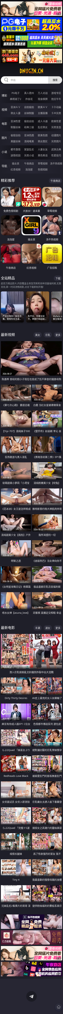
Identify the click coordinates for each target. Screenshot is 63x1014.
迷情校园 (15, 155)
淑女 (47, 628)
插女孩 (15, 163)
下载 (57, 278)
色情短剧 (43, 169)
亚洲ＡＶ (15, 107)
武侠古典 (56, 149)
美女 (37, 335)
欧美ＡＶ (43, 107)
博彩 (4, 95)
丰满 (37, 628)
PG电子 (16, 93)
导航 (4, 166)
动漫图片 (56, 135)
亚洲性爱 (15, 121)
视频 (4, 110)
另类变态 (56, 127)
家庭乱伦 (29, 149)
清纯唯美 (29, 141)
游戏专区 (56, 93)
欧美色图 (43, 135)
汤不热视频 (56, 163)
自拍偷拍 (29, 107)
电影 (4, 124)
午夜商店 (29, 163)
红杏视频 (15, 169)
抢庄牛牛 (56, 99)
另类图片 (56, 141)
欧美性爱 (56, 121)
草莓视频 (43, 163)
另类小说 (29, 155)
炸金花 (29, 99)
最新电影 (8, 627)
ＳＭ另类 (56, 113)
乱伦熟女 (43, 127)
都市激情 (15, 149)
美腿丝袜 (15, 141)
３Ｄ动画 (56, 107)
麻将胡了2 (15, 99)
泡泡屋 (29, 169)
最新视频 (8, 334)
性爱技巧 (56, 155)
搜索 (55, 80)
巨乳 (47, 335)
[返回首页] (58, 1006)
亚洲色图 (29, 135)
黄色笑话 (43, 155)
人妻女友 (43, 149)
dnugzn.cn (31, 71)
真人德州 (29, 93)
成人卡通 (43, 121)
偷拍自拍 (29, 121)
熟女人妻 (15, 113)
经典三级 (29, 127)
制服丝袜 (15, 127)
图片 (4, 138)
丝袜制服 (29, 113)
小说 (4, 152)
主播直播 (43, 113)
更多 (57, 335)
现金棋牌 (43, 99)
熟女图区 (43, 141)
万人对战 (43, 93)
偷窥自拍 (15, 135)
